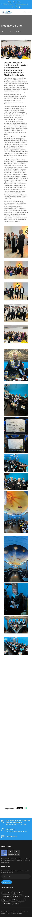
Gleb (20, 893)
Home (6, 32)
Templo (26, 896)
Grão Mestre (16, 896)
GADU (13, 900)
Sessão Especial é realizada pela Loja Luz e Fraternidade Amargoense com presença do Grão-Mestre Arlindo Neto (15, 68)
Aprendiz (21, 900)
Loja (14, 893)
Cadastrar (6, 882)
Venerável (6, 896)
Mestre (17, 903)
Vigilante (5, 900)
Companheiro (7, 903)
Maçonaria (6, 893)
